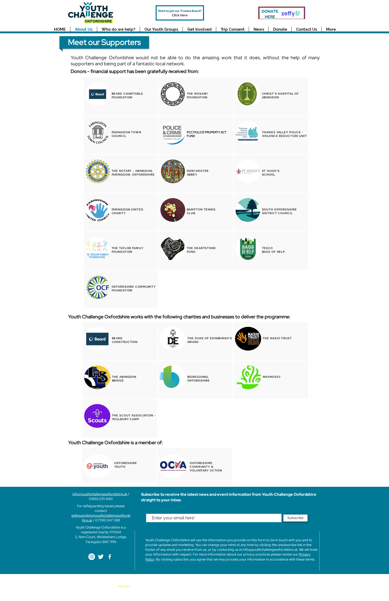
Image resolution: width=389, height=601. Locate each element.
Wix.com (123, 586)
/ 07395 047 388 (106, 520)
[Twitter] (100, 556)
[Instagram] (91, 556)
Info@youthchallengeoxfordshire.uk (100, 494)
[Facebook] (109, 556)
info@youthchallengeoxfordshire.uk (270, 549)
